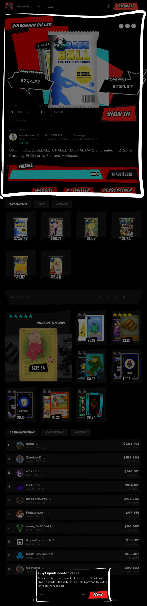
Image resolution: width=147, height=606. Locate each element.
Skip (84, 594)
